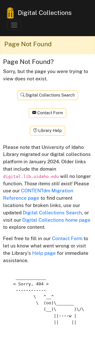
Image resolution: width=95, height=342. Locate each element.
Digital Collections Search (50, 95)
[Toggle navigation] (14, 25)
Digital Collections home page (56, 220)
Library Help (49, 130)
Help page (44, 253)
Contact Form (49, 112)
